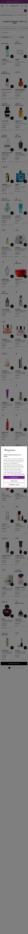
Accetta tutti (14, 477)
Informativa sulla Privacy (17, 474)
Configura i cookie (14, 484)
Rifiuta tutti (14, 481)
